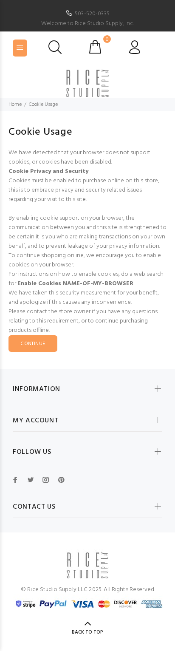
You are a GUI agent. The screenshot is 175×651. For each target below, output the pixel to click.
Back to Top (87, 632)
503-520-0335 (92, 14)
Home (15, 104)
